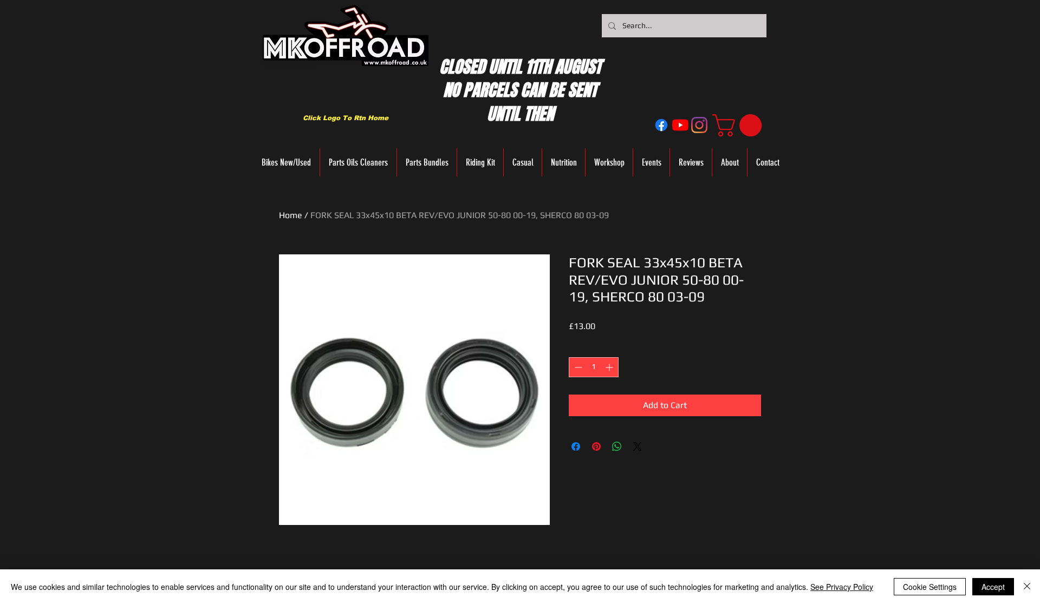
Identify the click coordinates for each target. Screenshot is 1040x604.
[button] (739, 125)
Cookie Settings (930, 586)
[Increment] (610, 367)
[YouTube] (680, 125)
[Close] (1027, 586)
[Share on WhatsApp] (616, 446)
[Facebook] (661, 125)
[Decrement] (577, 367)
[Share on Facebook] (575, 446)
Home (290, 215)
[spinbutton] (593, 367)
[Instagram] (699, 125)
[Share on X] (637, 446)
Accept (993, 586)
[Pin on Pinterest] (596, 446)
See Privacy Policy (841, 586)
